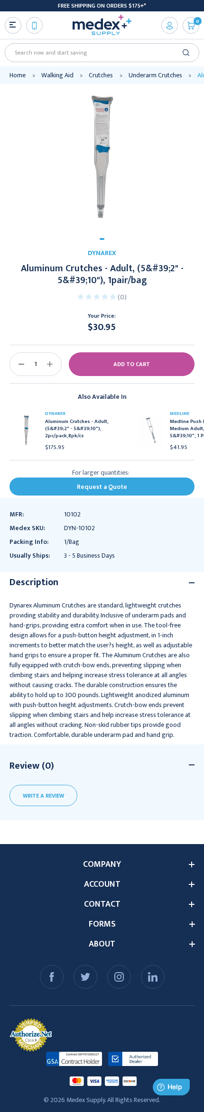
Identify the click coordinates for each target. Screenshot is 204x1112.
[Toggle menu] (13, 25)
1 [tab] (102, 239)
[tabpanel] (102, 157)
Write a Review (43, 795)
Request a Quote (102, 486)
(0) (122, 297)
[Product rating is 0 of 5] (97, 296)
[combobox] (99, 53)
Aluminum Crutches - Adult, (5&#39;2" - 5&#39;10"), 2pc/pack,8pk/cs (77, 429)
